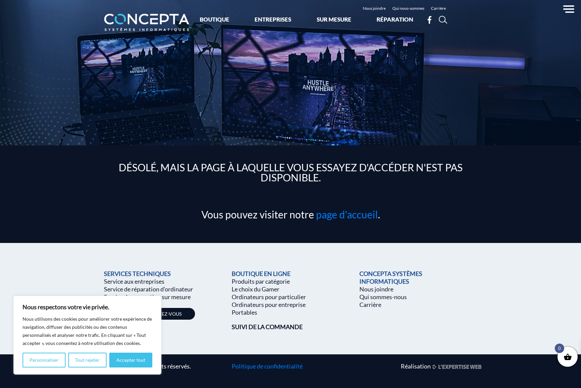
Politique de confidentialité (267, 366)
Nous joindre (374, 8)
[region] (87, 335)
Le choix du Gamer (255, 289)
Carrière (438, 8)
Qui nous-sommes (408, 8)
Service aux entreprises (134, 281)
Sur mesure (334, 19)
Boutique (214, 19)
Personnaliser (44, 360)
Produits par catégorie (261, 281)
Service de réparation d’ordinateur (148, 289)
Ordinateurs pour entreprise (269, 304)
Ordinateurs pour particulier (269, 297)
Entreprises (273, 19)
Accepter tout (130, 360)
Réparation (395, 19)
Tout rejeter (87, 360)
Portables (244, 312)
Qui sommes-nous (383, 297)
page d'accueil (347, 214)
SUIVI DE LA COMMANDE (267, 326)
